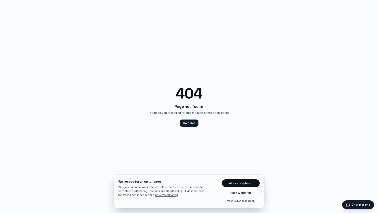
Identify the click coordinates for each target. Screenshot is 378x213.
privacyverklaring (166, 195)
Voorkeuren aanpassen (241, 200)
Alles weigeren (241, 192)
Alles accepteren (240, 183)
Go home (189, 123)
